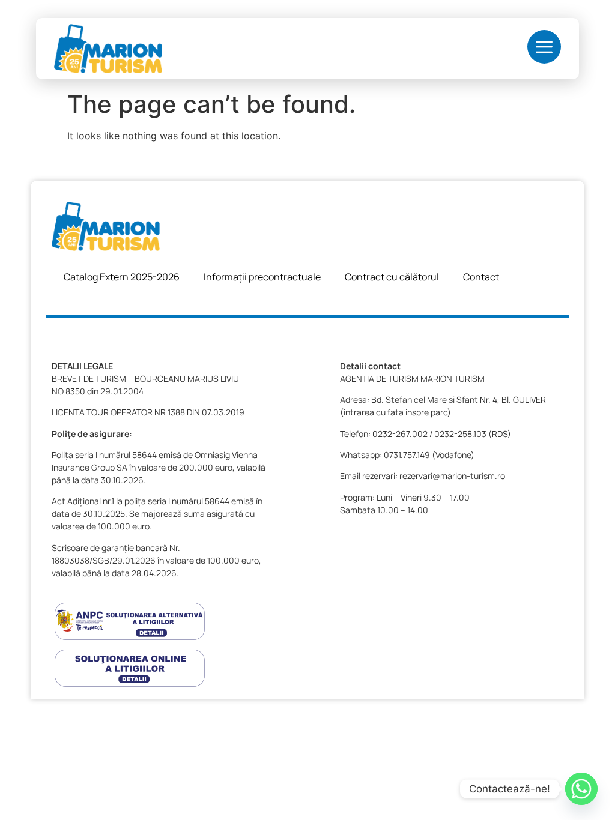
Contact (481, 276)
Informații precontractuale (262, 276)
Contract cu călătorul (392, 276)
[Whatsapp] (581, 789)
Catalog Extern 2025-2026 (122, 276)
